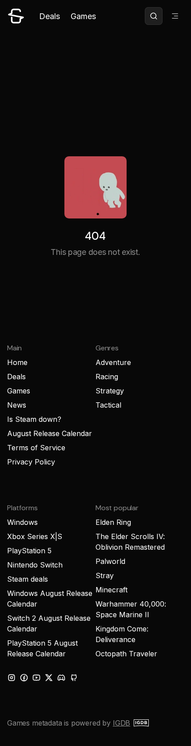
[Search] (154, 16)
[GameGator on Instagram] (11, 677)
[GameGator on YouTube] (36, 677)
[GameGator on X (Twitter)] (48, 677)
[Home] (16, 16)
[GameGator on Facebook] (24, 677)
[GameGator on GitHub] (73, 677)
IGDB (121, 722)
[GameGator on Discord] (61, 677)
